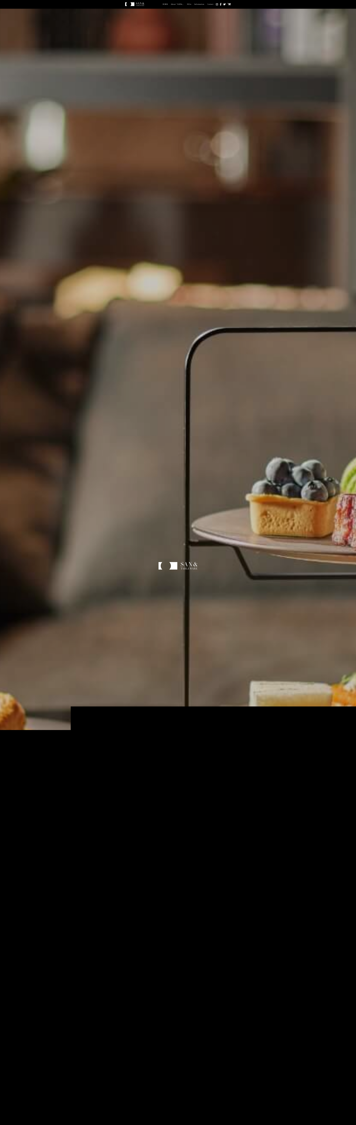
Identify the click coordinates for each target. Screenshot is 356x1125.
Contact (210, 4)
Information (199, 4)
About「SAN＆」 (177, 4)
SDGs (189, 4)
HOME (165, 4)
